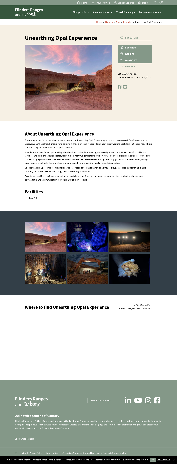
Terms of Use (52, 453)
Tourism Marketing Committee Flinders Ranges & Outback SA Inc (95, 453)
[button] (88, 12)
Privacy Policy (35, 453)
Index (23, 453)
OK (153, 460)
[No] (173, 460)
